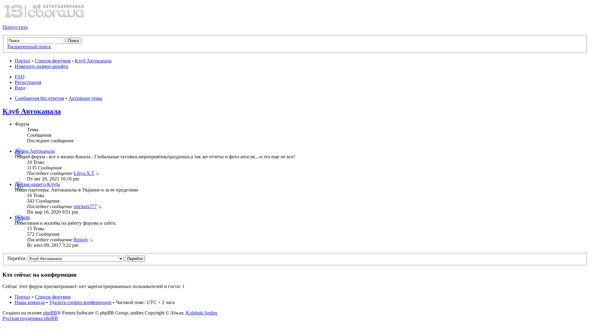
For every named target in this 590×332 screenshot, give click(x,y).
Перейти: (17, 258)
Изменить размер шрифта (41, 66)
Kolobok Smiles (201, 312)
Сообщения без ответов (39, 98)
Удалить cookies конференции (80, 302)
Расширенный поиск (29, 46)
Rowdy (81, 239)
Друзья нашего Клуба (37, 184)
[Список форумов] (44, 16)
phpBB (50, 312)
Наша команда (30, 302)
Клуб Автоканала (93, 60)
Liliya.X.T (84, 173)
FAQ (20, 76)
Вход (20, 87)
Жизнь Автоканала (35, 151)
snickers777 (85, 206)
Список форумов (53, 60)
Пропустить (15, 27)
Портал (22, 60)
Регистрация (28, 82)
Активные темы (85, 98)
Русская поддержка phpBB (30, 318)
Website (22, 217)
